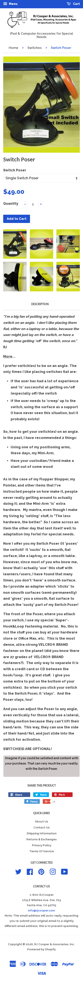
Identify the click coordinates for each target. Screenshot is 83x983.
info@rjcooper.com (41, 910)
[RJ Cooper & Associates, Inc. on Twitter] (18, 871)
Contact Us (41, 827)
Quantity (10, 204)
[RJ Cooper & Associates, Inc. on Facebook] (30, 871)
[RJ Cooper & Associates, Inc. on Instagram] (53, 871)
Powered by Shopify (41, 949)
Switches (34, 48)
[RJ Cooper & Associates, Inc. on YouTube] (64, 871)
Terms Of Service (41, 851)
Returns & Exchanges (41, 839)
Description (40, 304)
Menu (12, 4)
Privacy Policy (41, 845)
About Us (41, 821)
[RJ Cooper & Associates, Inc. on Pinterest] (41, 871)
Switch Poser (14, 170)
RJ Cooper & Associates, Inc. (54, 944)
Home (13, 48)
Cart (76, 4)
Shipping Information (41, 833)
